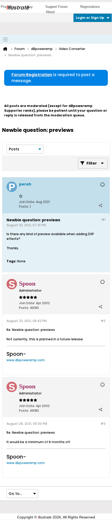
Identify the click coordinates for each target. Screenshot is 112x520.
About (50, 12)
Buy (30, 7)
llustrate (17, 7)
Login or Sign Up (90, 17)
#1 (103, 219)
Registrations (90, 7)
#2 (103, 321)
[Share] (100, 205)
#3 (103, 423)
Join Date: (27, 202)
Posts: (24, 206)
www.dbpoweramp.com (26, 360)
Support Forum (56, 7)
